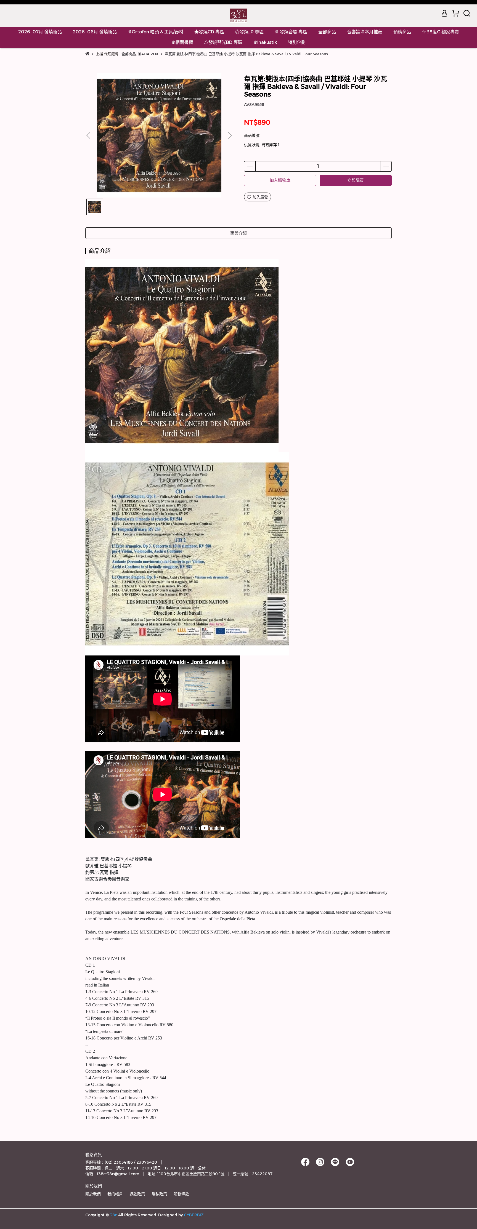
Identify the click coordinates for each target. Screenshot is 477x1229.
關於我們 (93, 1193)
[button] (229, 135)
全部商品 (327, 31)
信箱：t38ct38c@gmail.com (112, 1173)
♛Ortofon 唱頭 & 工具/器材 (155, 31)
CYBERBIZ (194, 1214)
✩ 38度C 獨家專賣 (440, 31)
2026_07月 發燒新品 (40, 31)
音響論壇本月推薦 (364, 31)
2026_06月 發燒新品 (95, 31)
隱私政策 (159, 1193)
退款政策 (137, 1193)
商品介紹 (238, 233)
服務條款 (181, 1193)
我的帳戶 (115, 1193)
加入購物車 (280, 180)
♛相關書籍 (182, 42)
